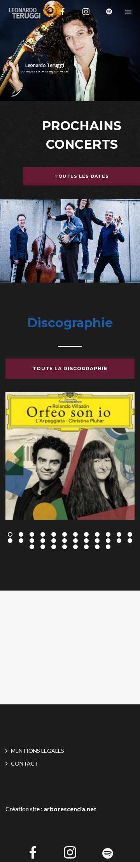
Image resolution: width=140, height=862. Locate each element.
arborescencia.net (70, 808)
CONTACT (24, 763)
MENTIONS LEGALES (37, 750)
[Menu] (128, 11)
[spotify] (109, 11)
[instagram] (86, 11)
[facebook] (62, 11)
